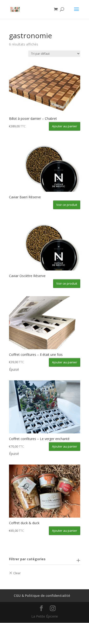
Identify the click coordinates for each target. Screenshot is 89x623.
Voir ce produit (66, 205)
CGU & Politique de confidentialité (42, 595)
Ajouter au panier (64, 126)
